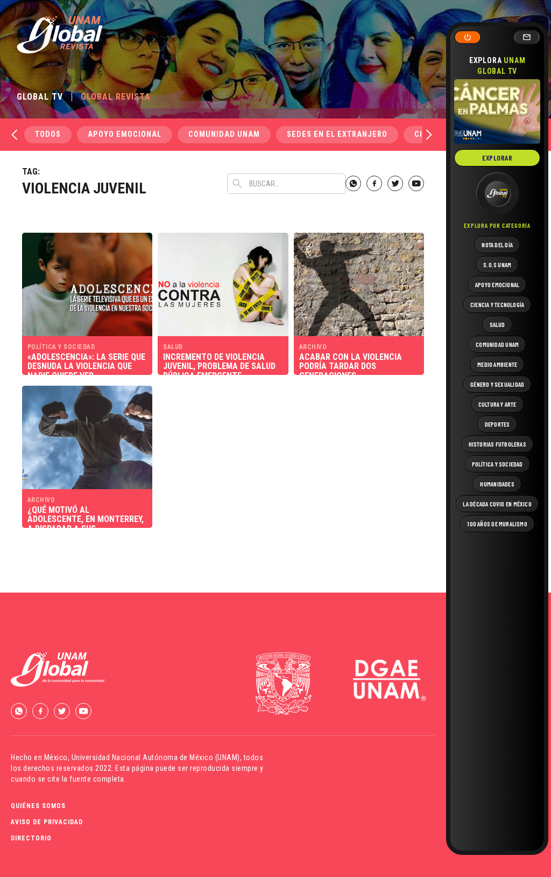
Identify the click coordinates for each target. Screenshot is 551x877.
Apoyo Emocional (124, 134)
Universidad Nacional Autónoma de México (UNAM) (156, 757)
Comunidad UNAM (224, 134)
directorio (31, 838)
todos (48, 134)
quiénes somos (38, 806)
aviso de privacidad (47, 822)
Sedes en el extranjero (337, 134)
